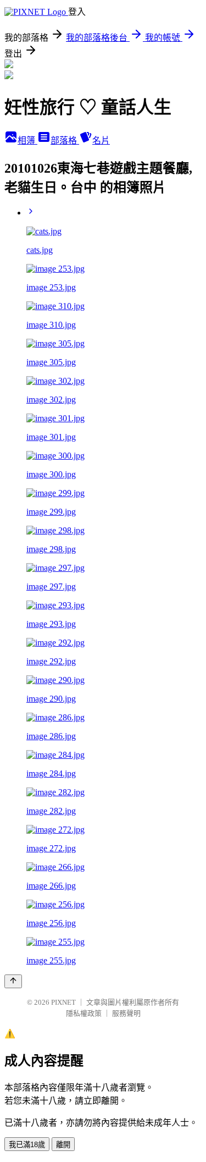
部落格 (65, 140)
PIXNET (63, 1002)
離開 (63, 1145)
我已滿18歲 (27, 1145)
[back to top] (13, 981)
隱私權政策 (84, 1013)
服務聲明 (126, 1013)
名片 (101, 140)
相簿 (27, 140)
